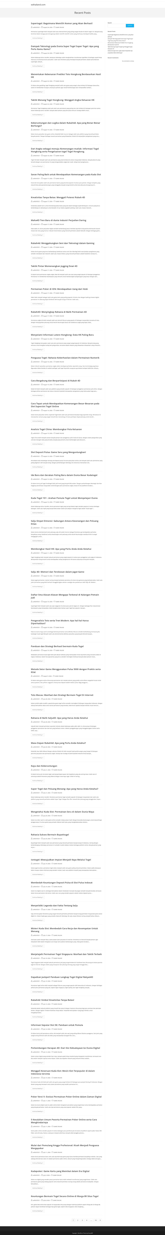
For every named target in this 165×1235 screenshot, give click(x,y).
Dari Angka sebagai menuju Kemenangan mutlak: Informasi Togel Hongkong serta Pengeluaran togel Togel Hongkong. (65, 150)
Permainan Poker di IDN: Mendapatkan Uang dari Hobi (59, 289)
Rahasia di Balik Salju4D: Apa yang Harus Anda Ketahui (59, 717)
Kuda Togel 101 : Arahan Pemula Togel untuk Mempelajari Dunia (64, 498)
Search (110, 23)
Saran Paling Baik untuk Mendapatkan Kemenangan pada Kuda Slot (66, 174)
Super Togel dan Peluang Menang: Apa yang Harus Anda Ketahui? (64, 788)
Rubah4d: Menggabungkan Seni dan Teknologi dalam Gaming (62, 243)
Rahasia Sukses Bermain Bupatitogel (50, 834)
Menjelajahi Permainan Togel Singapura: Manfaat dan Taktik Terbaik (66, 954)
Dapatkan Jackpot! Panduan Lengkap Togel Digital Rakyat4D (62, 977)
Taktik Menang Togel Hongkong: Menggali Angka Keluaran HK (62, 100)
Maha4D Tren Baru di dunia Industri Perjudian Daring (58, 220)
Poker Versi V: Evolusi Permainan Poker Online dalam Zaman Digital (66, 1096)
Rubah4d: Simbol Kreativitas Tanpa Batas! (52, 1000)
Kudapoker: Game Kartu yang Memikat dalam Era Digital (60, 1171)
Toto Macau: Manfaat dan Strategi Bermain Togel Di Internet (62, 695)
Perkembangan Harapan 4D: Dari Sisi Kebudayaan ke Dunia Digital (65, 1047)
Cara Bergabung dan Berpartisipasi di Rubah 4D (55, 380)
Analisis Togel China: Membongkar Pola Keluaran (56, 429)
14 (96, 1220)
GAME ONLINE (60, 27)
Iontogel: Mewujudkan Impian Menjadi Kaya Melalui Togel (61, 859)
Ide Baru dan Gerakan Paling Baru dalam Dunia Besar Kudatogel (64, 475)
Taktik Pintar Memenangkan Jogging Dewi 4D (54, 266)
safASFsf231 (36, 27)
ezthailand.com (38, 4)
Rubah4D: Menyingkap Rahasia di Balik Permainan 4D (59, 311)
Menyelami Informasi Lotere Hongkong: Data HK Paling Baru (62, 334)
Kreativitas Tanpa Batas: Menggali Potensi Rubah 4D (58, 197)
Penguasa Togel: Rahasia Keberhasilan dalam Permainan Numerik (65, 357)
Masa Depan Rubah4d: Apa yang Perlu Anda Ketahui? (58, 743)
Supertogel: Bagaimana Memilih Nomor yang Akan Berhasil (61, 23)
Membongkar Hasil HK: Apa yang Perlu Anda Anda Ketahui (61, 548)
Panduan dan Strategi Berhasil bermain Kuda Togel (57, 646)
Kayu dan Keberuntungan (44, 765)
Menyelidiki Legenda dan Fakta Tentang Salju (54, 905)
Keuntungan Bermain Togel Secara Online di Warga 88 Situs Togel (64, 1196)
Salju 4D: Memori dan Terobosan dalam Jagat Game (57, 571)
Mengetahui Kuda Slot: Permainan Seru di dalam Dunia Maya (62, 811)
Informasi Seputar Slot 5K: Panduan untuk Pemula (57, 1025)
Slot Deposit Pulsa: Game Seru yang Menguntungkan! (58, 452)
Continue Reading (38, 38)
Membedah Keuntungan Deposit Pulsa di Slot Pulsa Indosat (61, 882)
